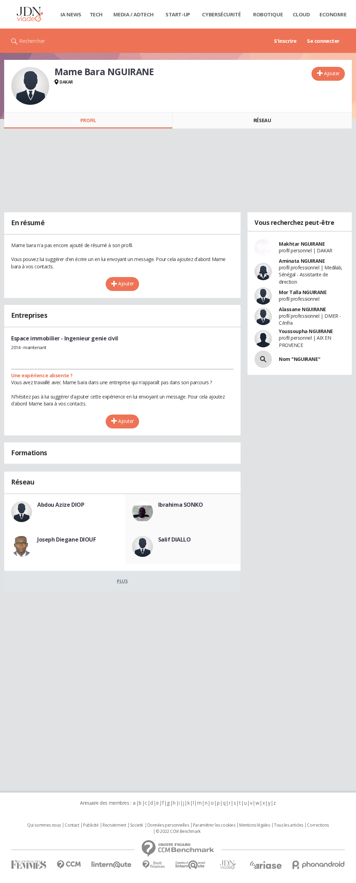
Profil (88, 120)
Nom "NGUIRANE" (299, 359)
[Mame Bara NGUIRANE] (30, 86)
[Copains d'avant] (191, 864)
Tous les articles (288, 825)
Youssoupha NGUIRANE (306, 331)
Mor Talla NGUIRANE (302, 292)
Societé (136, 825)
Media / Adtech (133, 14)
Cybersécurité (221, 14)
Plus (122, 581)
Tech (96, 14)
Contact (72, 825)
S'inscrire (285, 40)
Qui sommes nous (44, 825)
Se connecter (323, 40)
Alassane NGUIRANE (302, 309)
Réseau (262, 120)
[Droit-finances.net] (153, 864)
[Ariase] (266, 865)
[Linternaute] (111, 864)
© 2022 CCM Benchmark (178, 831)
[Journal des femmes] (28, 864)
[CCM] (69, 864)
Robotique (268, 14)
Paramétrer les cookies (214, 825)
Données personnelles (168, 825)
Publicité (90, 825)
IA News (70, 14)
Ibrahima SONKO (180, 504)
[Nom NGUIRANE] (263, 359)
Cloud (301, 14)
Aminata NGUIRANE (302, 261)
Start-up (177, 14)
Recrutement (114, 825)
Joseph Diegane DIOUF (66, 539)
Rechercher (32, 40)
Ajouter (332, 73)
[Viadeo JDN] (227, 864)
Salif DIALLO (174, 539)
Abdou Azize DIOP (60, 504)
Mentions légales (254, 825)
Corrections (318, 825)
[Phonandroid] (318, 864)
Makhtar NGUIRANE (302, 244)
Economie (333, 14)
